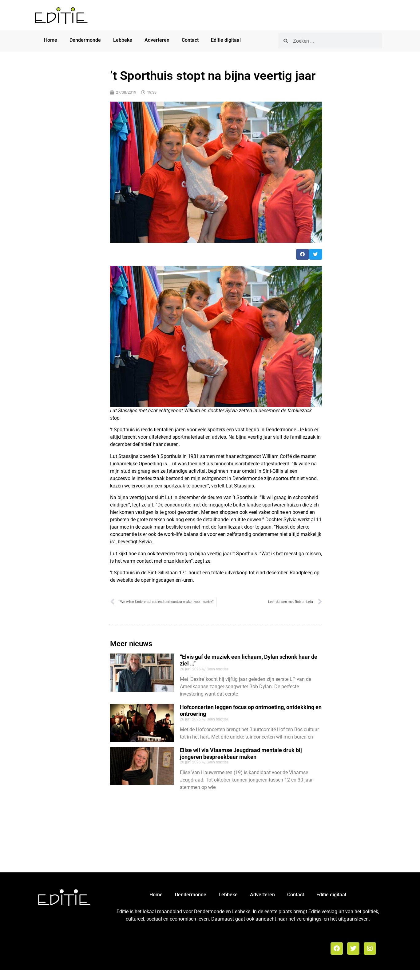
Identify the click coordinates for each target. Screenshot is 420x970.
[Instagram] (370, 948)
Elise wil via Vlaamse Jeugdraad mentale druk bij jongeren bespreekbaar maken (241, 753)
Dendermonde (85, 40)
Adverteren (157, 40)
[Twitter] (353, 948)
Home (50, 40)
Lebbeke (122, 40)
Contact (190, 40)
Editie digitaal (226, 40)
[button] (302, 254)
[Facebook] (337, 948)
